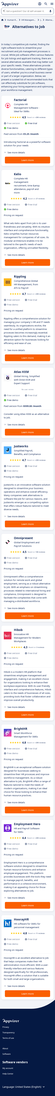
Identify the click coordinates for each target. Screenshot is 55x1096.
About (5, 1048)
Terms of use (8, 1038)
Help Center (7, 1073)
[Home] (2, 20)
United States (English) (28, 1087)
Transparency (8, 1032)
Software (6, 1054)
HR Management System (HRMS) (29, 20)
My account (7, 1068)
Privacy (5, 1027)
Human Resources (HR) (12, 20)
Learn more (27, 160)
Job (41, 20)
